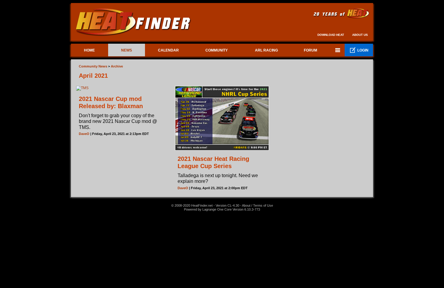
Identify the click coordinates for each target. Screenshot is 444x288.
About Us (360, 34)
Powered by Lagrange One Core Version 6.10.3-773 (222, 209)
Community (216, 50)
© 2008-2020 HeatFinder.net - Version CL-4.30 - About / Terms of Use (222, 205)
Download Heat (330, 34)
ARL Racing (266, 50)
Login (358, 50)
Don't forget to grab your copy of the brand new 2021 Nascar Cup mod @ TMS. (118, 121)
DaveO (84, 134)
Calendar (168, 50)
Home (89, 50)
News (126, 50)
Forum (310, 50)
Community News (93, 66)
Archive (117, 66)
